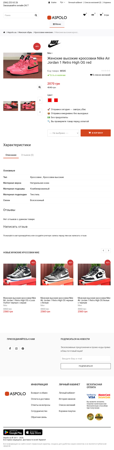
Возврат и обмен (39, 393)
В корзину (97, 133)
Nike (49, 53)
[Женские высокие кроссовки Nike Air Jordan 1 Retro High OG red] (39, 87)
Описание (10, 155)
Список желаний (67, 405)
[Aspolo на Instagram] (16, 348)
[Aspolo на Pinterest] (23, 348)
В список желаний (101, 75)
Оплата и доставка (40, 399)
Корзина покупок (67, 411)
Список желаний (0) (92, 2)
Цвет (50, 95)
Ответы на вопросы (40, 405)
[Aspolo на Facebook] (10, 348)
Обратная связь (39, 417)
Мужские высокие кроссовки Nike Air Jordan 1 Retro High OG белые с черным (94, 300)
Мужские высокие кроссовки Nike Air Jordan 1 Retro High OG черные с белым (57, 300)
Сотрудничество (39, 411)
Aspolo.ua (11, 32)
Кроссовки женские (43, 32)
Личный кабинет (75, 2)
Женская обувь (25, 32)
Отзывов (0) (27, 155)
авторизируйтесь (23, 235)
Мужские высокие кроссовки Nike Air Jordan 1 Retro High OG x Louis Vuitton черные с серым (19, 300)
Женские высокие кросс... (67, 32)
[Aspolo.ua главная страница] (5, 32)
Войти (53, 2)
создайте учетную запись (46, 235)
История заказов (67, 399)
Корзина (107, 2)
